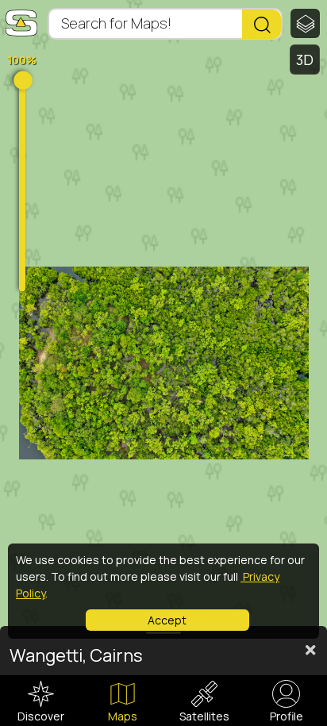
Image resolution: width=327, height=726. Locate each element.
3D (305, 59)
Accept (167, 620)
